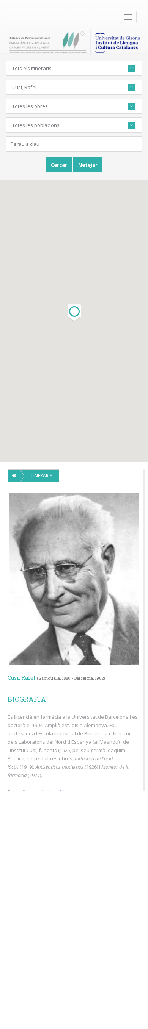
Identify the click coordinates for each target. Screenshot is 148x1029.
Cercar (59, 164)
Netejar (88, 164)
